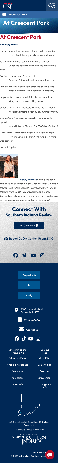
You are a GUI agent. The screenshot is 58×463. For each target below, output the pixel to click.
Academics (17, 371)
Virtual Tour (45, 358)
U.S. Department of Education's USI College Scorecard (29, 423)
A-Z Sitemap (44, 364)
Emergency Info (45, 386)
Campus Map (44, 351)
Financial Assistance (17, 364)
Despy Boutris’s (28, 179)
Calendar (45, 371)
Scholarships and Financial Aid (17, 351)
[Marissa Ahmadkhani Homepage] (10, 167)
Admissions (17, 377)
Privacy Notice (39, 452)
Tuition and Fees (17, 358)
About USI (17, 384)
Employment (44, 377)
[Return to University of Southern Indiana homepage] (29, 439)
